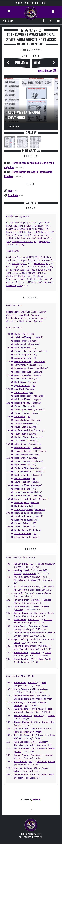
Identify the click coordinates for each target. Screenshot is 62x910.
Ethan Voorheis (22, 533)
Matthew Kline (22, 447)
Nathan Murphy (22, 403)
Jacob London (21, 526)
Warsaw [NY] (29, 238)
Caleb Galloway (22, 337)
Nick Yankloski (22, 399)
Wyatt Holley (21, 485)
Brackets (13, 195)
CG (32, 334)
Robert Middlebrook (25, 499)
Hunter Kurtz (21, 334)
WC (34, 465)
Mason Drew (20, 341)
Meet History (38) (47, 70)
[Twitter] (50, 21)
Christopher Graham (25, 365)
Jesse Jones (21, 434)
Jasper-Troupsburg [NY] (19, 235)
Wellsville (40, 351)
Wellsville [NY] (15, 244)
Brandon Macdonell (24, 368)
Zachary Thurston (24, 468)
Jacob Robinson (22, 516)
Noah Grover (26, 321)
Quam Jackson (21, 420)
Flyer (10, 190)
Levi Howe (19, 440)
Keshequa (32, 440)
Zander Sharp (21, 406)
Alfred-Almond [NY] (17, 222)
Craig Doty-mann (23, 509)
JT (34, 489)
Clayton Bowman (22, 471)
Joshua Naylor (22, 496)
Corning (38, 372)
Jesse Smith (21, 537)
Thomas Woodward (23, 423)
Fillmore (41, 451)
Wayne (37, 375)
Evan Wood (19, 416)
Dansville (39, 361)
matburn (36, 800)
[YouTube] (58, 21)
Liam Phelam (21, 454)
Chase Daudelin (22, 372)
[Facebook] (43, 21)
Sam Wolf (24, 315)
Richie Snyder (22, 475)
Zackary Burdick (23, 409)
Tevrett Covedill (24, 451)
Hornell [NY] (48, 232)
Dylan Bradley (22, 385)
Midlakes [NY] (14, 238)
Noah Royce (20, 382)
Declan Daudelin (23, 430)
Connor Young (21, 492)
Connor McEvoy (22, 461)
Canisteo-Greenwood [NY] (20, 229)
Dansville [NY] (14, 232)
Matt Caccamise (22, 375)
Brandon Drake (22, 489)
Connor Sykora (22, 523)
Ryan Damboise (22, 465)
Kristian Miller (23, 378)
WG (34, 385)
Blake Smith (21, 530)
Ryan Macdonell (22, 396)
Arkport (34, 537)
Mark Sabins (21, 506)
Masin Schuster (22, 361)
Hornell (38, 337)
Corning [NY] (42, 229)
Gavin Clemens (22, 478)
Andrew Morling (22, 358)
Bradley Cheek (22, 348)
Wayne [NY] (45, 241)
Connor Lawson (22, 413)
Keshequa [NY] (42, 235)
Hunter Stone (21, 437)
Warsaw (35, 315)
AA (29, 416)
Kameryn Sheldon (23, 520)
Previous (21, 63)
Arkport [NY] (36, 222)
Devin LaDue (21, 427)
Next (37, 63)
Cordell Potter (22, 351)
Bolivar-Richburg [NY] (37, 226)
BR (35, 354)
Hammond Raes (21, 513)
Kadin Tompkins (22, 354)
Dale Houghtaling (24, 344)
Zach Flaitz (21, 392)
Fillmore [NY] (32, 232)
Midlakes (42, 368)
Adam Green (20, 444)
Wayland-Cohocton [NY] (24, 241)
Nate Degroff (21, 502)
